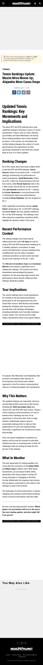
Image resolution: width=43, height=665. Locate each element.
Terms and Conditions (29, 655)
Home (8, 655)
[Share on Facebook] (14, 92)
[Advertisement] (21, 28)
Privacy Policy (16, 655)
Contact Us (22, 657)
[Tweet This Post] (19, 92)
